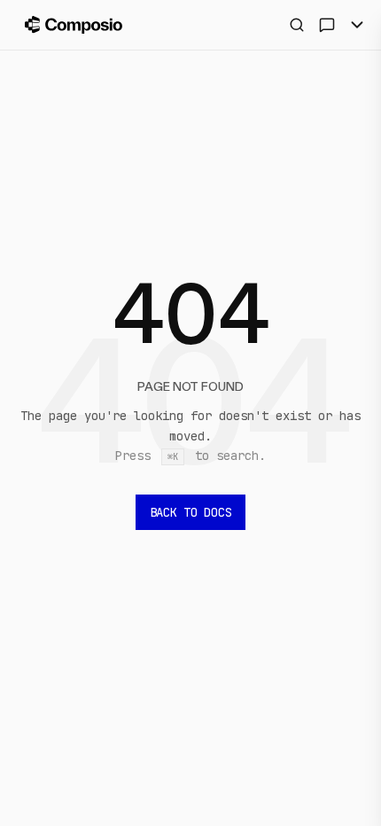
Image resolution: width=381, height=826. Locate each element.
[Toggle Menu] (357, 25)
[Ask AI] (327, 25)
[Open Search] (297, 25)
